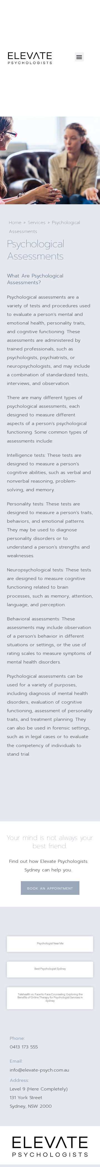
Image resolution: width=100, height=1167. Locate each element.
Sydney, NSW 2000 (31, 1106)
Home (15, 222)
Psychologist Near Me (50, 943)
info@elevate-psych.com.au (39, 1070)
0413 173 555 (24, 1046)
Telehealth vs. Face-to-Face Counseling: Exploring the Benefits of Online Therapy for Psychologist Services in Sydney (50, 997)
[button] (79, 57)
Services (37, 222)
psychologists (22, 357)
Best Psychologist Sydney (50, 968)
